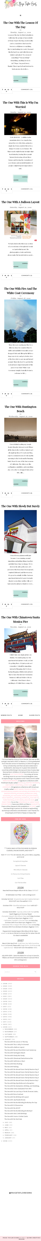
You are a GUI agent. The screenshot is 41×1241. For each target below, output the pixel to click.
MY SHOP (32, 806)
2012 (5, 1019)
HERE (30, 901)
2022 (5, 994)
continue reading (20, 79)
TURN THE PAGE (8, 800)
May (7, 1127)
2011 (5, 1022)
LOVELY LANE (27, 785)
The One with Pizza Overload (13, 1094)
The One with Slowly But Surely (20, 506)
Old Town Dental (17, 774)
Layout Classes (20, 865)
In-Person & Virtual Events (20, 874)
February (9, 1135)
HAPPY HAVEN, (19, 789)
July (7, 1122)
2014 (5, 1014)
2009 (5, 1027)
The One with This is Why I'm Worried (16, 1044)
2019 (5, 1001)
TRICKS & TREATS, (30, 789)
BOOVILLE (21, 783)
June (7, 1125)
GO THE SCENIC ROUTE (19, 796)
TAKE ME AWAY (29, 800)
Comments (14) (27, 189)
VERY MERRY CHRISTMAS (14, 785)
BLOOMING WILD (33, 791)
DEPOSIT (35, 890)
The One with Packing (11, 1066)
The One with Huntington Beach (14, 1053)
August (8, 1039)
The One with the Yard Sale (13, 1119)
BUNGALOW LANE (31, 793)
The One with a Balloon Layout (20, 202)
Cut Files (20, 878)
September (9, 1037)
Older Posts (34, 715)
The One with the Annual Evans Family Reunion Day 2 (21, 1077)
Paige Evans (25, 945)
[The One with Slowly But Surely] (20, 552)
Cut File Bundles (20, 883)
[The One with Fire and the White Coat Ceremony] (20, 342)
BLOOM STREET (32, 796)
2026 (5, 983)
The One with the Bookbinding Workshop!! (18, 1111)
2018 (5, 1004)
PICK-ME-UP (34, 798)
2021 (5, 996)
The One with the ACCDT (12, 1108)
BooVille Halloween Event (22, 905)
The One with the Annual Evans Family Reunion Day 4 (21, 1072)
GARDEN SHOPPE (10, 793)
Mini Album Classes (20, 870)
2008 (5, 1141)
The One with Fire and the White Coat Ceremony (20, 1050)
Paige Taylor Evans (11, 1237)
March (8, 1132)
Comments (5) (26, 275)
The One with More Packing (13, 1064)
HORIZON (17, 798)
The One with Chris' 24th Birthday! (15, 1113)
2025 (5, 986)
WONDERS (6, 796)
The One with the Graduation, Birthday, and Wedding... (22, 1086)
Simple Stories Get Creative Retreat (26, 899)
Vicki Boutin (34, 945)
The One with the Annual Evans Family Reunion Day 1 (21, 1080)
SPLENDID (20, 793)
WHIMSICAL (25, 798)
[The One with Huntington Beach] (20, 441)
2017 (5, 1006)
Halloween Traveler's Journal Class (16, 920)
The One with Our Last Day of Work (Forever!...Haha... (21, 1091)
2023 (5, 991)
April (7, 1130)
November (9, 1031)
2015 (5, 1011)
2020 (5, 999)
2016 (5, 1009)
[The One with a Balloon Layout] (20, 241)
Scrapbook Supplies (20, 861)
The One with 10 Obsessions (13, 1105)
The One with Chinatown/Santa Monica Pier (18, 1058)
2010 (5, 1024)
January (8, 1138)
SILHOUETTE (35, 804)
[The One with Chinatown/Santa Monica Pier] (20, 652)
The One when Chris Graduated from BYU (17, 1088)
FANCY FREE (6, 802)
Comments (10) (27, 89)
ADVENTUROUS (6, 791)
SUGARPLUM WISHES (19, 791)
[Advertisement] (20, 1165)
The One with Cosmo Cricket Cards (16, 1116)
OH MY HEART (19, 800)
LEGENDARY (6, 787)
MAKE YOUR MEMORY (10, 781)
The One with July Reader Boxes (14, 1100)
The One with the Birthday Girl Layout (16, 1097)
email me (4, 933)
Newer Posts (6, 715)
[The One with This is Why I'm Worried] (20, 134)
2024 (5, 988)
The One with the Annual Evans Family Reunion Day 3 (21, 1075)
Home (20, 715)
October (9, 1034)
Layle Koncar (8, 948)
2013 (5, 1016)
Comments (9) (26, 393)
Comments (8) (26, 493)
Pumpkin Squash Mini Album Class (14, 916)
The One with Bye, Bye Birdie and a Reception (19, 1083)
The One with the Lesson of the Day (16, 1042)
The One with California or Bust (14, 1061)
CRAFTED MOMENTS (32, 783)
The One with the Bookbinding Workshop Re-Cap (20, 1102)
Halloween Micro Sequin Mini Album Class (17, 925)
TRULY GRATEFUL (7, 798)
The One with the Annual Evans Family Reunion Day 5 (21, 1069)
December (9, 1029)
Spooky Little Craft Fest (25, 912)
